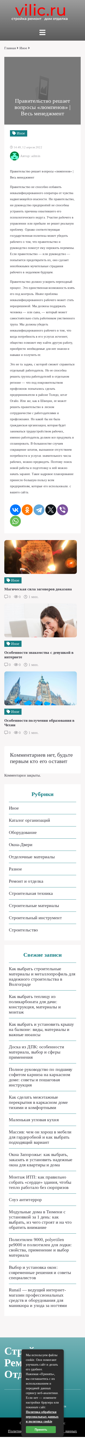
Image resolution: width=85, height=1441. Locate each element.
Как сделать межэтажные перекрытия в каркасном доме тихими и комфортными (38, 1102)
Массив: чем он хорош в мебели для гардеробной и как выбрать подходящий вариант (40, 1137)
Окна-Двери (21, 844)
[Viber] (62, 509)
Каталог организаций (29, 820)
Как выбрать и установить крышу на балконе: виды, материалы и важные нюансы (41, 1029)
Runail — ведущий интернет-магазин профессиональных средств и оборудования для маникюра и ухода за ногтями (38, 1297)
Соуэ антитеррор (25, 1199)
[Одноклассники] (27, 509)
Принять (41, 1429)
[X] (50, 509)
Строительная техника (31, 893)
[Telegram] (39, 509)
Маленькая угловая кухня (34, 1119)
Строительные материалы (34, 905)
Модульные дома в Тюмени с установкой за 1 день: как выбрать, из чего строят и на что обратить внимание (40, 1219)
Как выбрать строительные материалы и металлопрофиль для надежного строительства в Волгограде (42, 976)
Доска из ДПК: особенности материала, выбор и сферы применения (36, 1052)
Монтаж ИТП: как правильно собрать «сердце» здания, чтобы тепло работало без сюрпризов (40, 1182)
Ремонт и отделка (26, 881)
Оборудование (23, 832)
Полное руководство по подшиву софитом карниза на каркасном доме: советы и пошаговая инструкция (40, 1077)
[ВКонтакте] (15, 509)
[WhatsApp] (15, 521)
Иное (23, 48)
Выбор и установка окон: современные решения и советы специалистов (40, 1272)
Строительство (23, 929)
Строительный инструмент (35, 917)
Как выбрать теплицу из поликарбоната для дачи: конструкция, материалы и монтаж (35, 1004)
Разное (15, 868)
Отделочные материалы (32, 856)
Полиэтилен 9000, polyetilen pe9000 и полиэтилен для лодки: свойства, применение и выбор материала (40, 1247)
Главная (10, 48)
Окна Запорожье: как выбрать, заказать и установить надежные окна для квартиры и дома (40, 1159)
